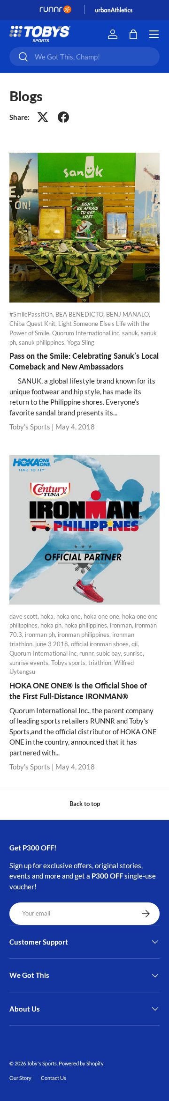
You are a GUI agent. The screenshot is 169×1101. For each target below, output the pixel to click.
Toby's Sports (42, 1063)
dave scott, (24, 616)
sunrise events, (30, 662)
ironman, (122, 625)
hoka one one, (103, 616)
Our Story (20, 1078)
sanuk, (131, 333)
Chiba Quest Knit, (33, 323)
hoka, (48, 616)
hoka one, (70, 616)
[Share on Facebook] (63, 117)
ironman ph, (41, 634)
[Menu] (154, 34)
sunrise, (133, 653)
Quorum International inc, (87, 333)
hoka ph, (52, 625)
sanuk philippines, (43, 342)
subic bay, (109, 653)
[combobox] (84, 56)
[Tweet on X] (42, 117)
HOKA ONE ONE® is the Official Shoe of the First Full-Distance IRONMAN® (78, 690)
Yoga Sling (80, 342)
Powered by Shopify (81, 1063)
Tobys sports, (69, 662)
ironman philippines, (85, 634)
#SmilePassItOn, (32, 314)
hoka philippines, (87, 625)
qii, (135, 644)
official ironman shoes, (101, 644)
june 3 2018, (53, 644)
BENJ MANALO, (128, 314)
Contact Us (53, 1078)
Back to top (84, 803)
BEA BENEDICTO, (80, 314)
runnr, (87, 653)
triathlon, (101, 662)
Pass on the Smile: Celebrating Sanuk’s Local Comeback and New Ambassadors (84, 360)
